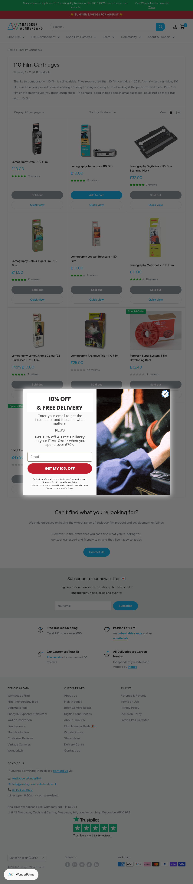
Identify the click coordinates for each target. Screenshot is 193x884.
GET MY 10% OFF (60, 468)
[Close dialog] (165, 394)
